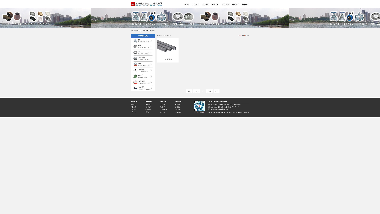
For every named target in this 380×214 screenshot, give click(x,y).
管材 (144, 31)
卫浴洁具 (141, 69)
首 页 (187, 4)
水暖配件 (141, 81)
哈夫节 (140, 75)
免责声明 (177, 104)
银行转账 (162, 107)
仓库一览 (133, 112)
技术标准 (235, 4)
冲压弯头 (141, 57)
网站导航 (177, 109)
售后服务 (148, 109)
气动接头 (141, 87)
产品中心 (205, 4)
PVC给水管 (168, 59)
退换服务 (148, 112)
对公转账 (162, 104)
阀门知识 (225, 4)
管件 (140, 45)
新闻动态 (215, 4)
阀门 (140, 40)
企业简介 (195, 4)
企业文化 (133, 109)
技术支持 (148, 107)
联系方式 (245, 4)
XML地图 (178, 112)
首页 (132, 31)
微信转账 (162, 112)
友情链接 (177, 107)
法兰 (140, 51)
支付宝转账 (163, 109)
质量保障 (148, 104)
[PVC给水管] (168, 57)
